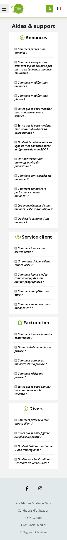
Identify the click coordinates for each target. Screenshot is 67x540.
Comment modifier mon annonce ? (31, 84)
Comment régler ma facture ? (28, 375)
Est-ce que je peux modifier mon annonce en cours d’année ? (33, 112)
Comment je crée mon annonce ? (30, 51)
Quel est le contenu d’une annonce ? (31, 220)
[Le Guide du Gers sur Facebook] (27, 488)
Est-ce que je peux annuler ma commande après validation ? (32, 390)
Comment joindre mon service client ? (30, 250)
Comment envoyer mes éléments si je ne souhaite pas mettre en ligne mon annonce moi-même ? (33, 67)
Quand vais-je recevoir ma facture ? (32, 349)
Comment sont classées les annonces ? (32, 177)
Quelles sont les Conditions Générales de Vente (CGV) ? (33, 461)
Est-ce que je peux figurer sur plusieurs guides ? (31, 435)
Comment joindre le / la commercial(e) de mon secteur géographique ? (31, 278)
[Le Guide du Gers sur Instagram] (40, 488)
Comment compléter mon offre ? (32, 293)
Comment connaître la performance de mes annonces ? (30, 192)
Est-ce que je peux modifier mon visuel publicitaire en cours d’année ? (33, 129)
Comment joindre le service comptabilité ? (33, 336)
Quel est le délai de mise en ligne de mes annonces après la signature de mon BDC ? (33, 145)
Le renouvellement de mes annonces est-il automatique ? (33, 207)
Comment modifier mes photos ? (31, 97)
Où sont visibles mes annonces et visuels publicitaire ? (28, 162)
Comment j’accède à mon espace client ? (31, 421)
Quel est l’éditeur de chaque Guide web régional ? (33, 448)
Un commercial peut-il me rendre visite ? (32, 263)
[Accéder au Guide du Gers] (17, 8)
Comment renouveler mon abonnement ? (32, 306)
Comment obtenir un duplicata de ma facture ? (30, 362)
